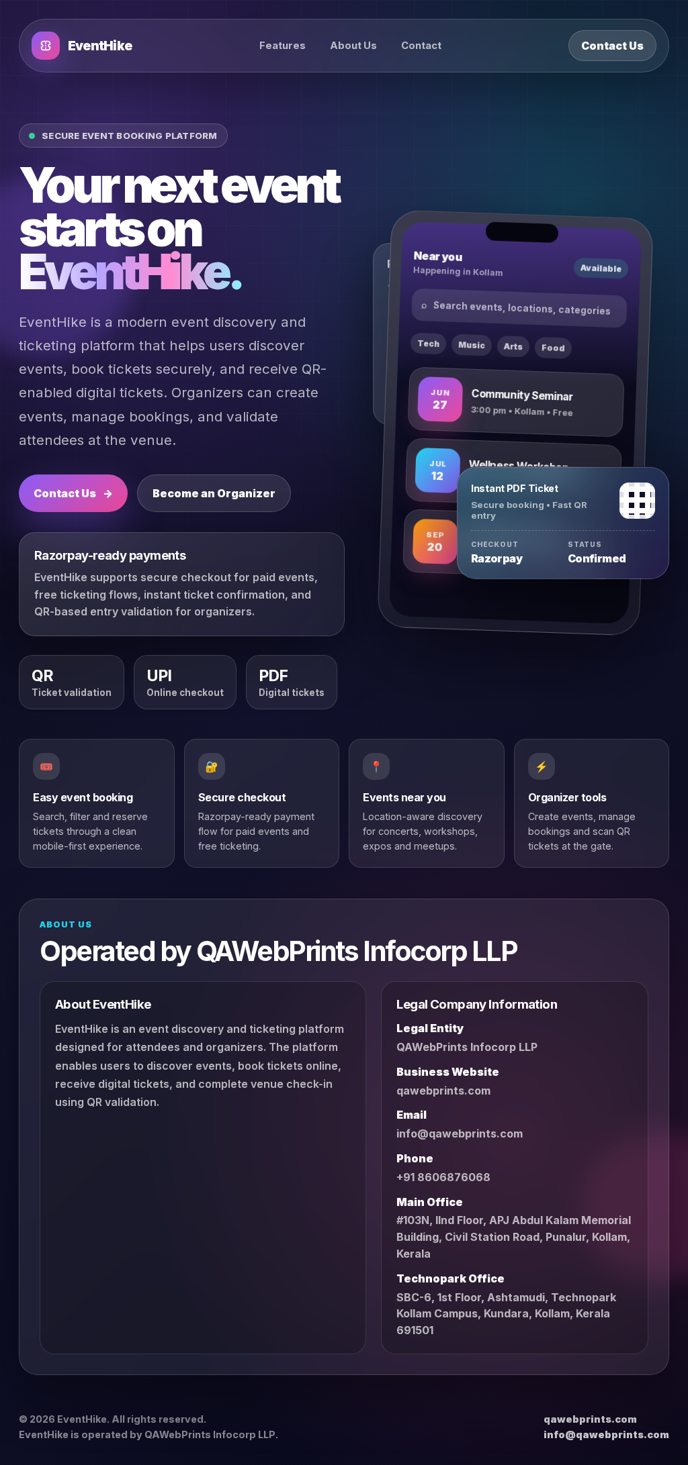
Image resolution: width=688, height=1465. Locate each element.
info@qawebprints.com (459, 1133)
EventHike (100, 46)
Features (282, 46)
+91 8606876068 (443, 1177)
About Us (353, 46)
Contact (421, 46)
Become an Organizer (214, 493)
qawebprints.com (443, 1090)
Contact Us (612, 45)
